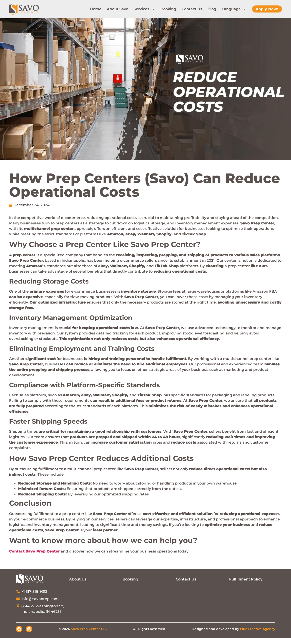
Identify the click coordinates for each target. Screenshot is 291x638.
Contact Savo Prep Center (34, 551)
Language (231, 9)
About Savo (117, 9)
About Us (77, 579)
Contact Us (192, 9)
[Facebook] (19, 629)
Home (95, 9)
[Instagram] (29, 629)
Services (141, 9)
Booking (168, 9)
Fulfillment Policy (245, 579)
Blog (212, 9)
